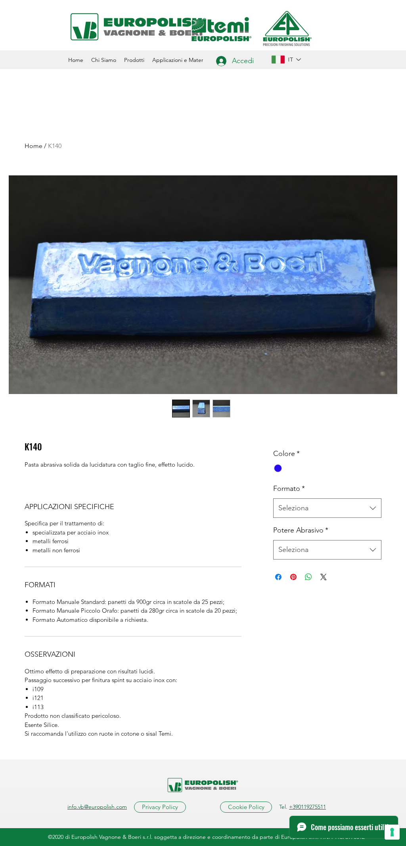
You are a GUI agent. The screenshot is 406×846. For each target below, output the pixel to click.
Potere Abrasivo (300, 530)
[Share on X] (323, 577)
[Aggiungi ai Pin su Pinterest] (293, 577)
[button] (134, 60)
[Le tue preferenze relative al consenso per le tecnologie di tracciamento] (392, 832)
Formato (289, 488)
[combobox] (327, 508)
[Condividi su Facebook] (278, 577)
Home (33, 146)
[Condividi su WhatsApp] (308, 577)
